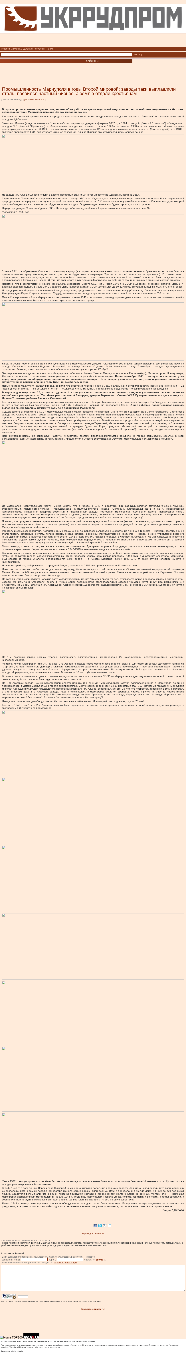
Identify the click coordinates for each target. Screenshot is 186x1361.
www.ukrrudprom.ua (61, 1345)
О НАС (50, 49)
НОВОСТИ (5, 49)
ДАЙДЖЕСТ (28, 49)
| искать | (137, 55)
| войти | (100, 1259)
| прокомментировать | (93, 1309)
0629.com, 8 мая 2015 (35, 100)
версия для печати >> (93, 1233)
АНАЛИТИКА (16, 49)
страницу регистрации (65, 1262)
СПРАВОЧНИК (40, 49)
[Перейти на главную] (93, 45)
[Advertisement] (43, 69)
